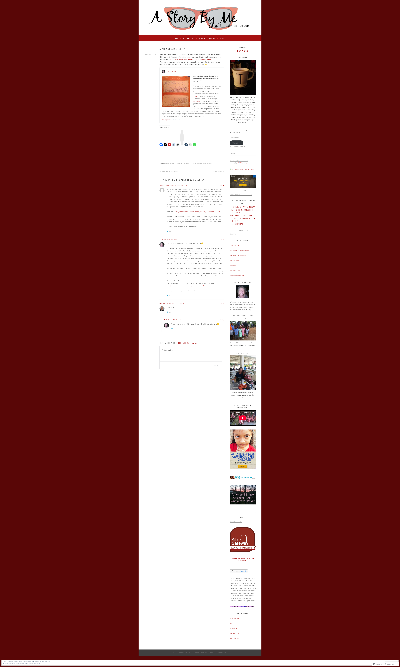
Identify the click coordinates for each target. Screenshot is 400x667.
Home (177, 38)
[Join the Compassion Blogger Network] (242, 169)
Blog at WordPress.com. (182, 653)
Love (200, 163)
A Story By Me (171, 71)
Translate (244, 163)
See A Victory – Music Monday (242, 207)
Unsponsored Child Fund (237, 275)
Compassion (197, 101)
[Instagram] (242, 51)
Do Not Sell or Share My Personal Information (209, 653)
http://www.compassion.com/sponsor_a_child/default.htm (191, 59)
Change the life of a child (171, 163)
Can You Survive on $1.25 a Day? (239, 250)
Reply (221, 185)
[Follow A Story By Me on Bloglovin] (239, 572)
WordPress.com (234, 638)
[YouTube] (247, 51)
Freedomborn (164, 185)
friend (195, 96)
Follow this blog (236, 143)
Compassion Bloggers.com (238, 255)
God (191, 163)
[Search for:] (243, 153)
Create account (234, 618)
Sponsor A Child (188, 38)
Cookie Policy (36, 663)
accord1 (162, 303)
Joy (198, 163)
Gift (188, 163)
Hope (194, 163)
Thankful (209, 163)
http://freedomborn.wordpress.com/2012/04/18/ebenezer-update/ (198, 212)
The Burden (233, 265)
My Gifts (202, 38)
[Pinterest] (245, 51)
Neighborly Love (236, 224)
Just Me (222, 38)
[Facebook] (237, 51)
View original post (166, 119)
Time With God (217, 171)
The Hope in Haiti (235, 270)
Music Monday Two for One (241, 215)
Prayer (204, 163)
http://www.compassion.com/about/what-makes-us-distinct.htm (189, 286)
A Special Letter (234, 245)
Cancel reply (194, 343)
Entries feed (233, 628)
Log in (231, 623)
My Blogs (212, 38)
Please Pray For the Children (169, 171)
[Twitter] (240, 51)
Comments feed (234, 633)
